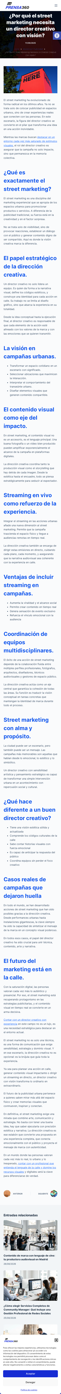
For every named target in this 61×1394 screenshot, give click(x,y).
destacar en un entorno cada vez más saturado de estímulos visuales (30, 141)
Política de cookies (29, 1390)
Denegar (30, 1382)
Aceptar (30, 1373)
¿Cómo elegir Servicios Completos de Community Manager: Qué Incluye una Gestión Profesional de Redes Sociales (27, 1309)
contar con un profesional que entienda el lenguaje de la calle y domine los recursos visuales (30, 1167)
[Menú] (56, 5)
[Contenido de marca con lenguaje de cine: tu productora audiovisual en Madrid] (30, 1235)
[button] (57, 36)
